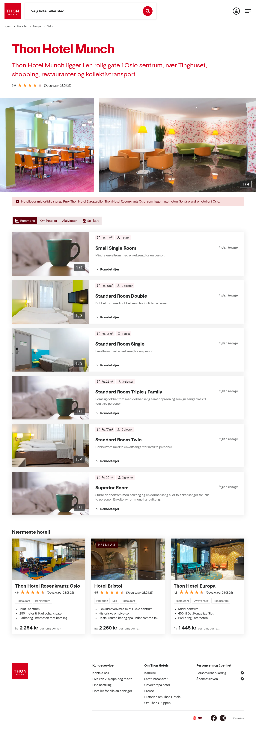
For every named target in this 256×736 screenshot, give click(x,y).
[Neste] (251, 145)
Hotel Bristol (108, 586)
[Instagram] (223, 718)
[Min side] (236, 11)
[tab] (24, 221)
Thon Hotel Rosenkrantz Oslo (47, 586)
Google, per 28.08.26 (57, 85)
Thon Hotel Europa (195, 586)
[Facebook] (214, 718)
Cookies (238, 718)
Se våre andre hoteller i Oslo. (199, 201)
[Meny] (248, 11)
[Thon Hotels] (12, 11)
